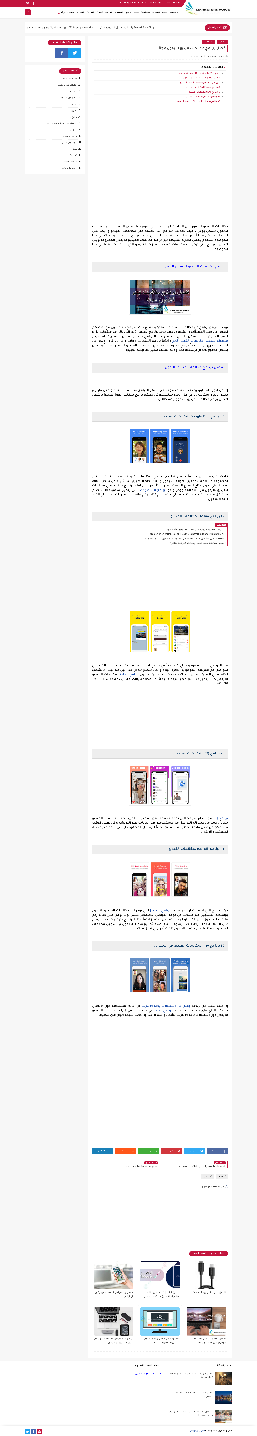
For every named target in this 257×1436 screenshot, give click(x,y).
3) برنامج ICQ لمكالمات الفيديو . (204, 92)
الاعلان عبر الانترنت (67, 85)
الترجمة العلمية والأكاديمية (169, 27)
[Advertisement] (160, 142)
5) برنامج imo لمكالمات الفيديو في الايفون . (198, 101)
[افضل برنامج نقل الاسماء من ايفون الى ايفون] (113, 1275)
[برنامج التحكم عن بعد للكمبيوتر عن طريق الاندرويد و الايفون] (113, 1321)
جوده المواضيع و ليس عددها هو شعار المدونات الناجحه (64, 27)
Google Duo (147, 490)
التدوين (90, 12)
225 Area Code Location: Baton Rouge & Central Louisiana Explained (187, 534)
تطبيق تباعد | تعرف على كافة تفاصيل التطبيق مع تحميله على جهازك (162, 1295)
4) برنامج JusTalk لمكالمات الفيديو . (202, 97)
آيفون (100, 12)
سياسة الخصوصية (133, 3)
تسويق (156, 12)
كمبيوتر (119, 12)
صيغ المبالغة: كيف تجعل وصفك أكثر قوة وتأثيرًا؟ (197, 543)
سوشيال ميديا (142, 12)
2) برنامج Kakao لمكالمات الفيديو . (202, 87)
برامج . (208, 42)
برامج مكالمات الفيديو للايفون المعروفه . (198, 73)
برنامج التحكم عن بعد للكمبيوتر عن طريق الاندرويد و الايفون (113, 1341)
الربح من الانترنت (68, 98)
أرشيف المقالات (153, 3)
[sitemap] (39, 1431)
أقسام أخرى (67, 12)
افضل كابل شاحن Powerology (209, 1292)
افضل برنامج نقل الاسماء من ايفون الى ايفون (113, 1294)
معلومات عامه (69, 168)
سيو (164, 12)
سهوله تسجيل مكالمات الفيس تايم (200, 341)
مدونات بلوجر (70, 162)
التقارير (80, 12)
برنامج (161, 490)
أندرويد (108, 12)
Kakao (123, 675)
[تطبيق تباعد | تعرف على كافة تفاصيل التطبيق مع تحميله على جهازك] (160, 1275)
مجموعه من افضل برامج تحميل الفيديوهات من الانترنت (162, 1341)
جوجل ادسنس (69, 136)
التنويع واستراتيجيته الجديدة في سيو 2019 (124, 27)
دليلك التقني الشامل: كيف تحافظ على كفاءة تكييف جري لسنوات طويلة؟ (184, 539)
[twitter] (27, 3)
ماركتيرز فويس (197, 1431)
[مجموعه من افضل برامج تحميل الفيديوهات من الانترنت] (160, 1321)
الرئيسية (174, 12)
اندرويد (73, 104)
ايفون (222, 42)
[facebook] (33, 3)
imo (159, 1011)
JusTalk (155, 911)
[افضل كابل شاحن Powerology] (206, 1275)
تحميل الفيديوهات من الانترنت (61, 124)
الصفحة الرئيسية (172, 3)
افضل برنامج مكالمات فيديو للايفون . (201, 78)
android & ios (70, 79)
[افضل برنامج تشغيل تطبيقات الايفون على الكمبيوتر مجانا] (206, 1321)
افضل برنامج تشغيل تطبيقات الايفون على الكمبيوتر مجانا (209, 1341)
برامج (128, 12)
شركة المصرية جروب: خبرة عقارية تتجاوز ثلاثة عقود (195, 530)
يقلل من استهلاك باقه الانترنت (165, 1006)
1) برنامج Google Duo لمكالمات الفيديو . (199, 83)
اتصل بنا (117, 3)
